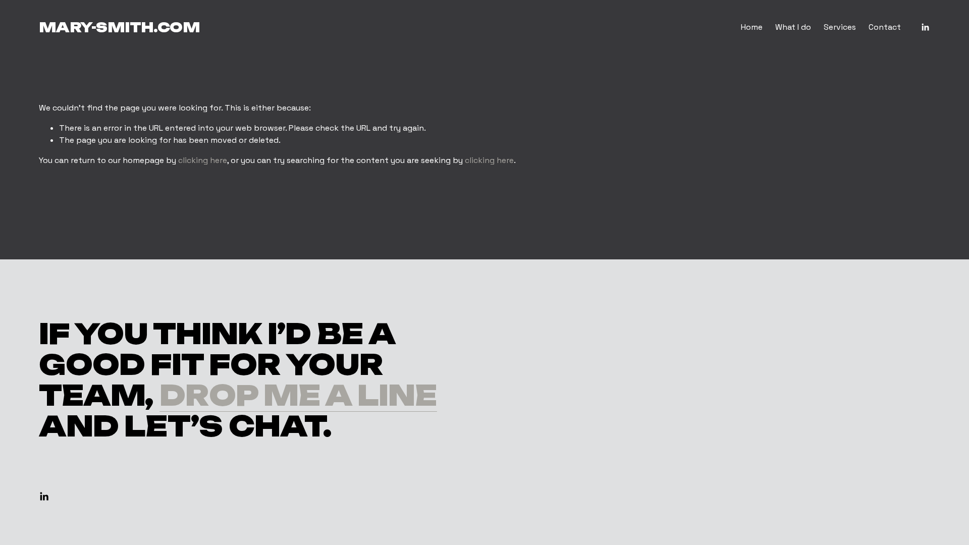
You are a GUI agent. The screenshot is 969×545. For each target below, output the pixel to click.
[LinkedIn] (925, 27)
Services (840, 27)
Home (752, 27)
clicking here (202, 160)
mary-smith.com (119, 27)
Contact (885, 27)
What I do (793, 27)
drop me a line (298, 395)
